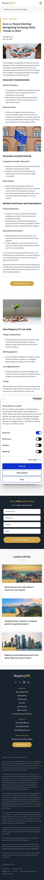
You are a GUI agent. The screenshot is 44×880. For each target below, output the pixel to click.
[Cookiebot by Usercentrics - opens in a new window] (33, 399)
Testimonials (22, 699)
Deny (22, 479)
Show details (32, 460)
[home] (8, 3)
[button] (40, 3)
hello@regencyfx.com (22, 730)
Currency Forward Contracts (22, 714)
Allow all (22, 466)
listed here (16, 798)
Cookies (15, 871)
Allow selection (22, 473)
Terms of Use (24, 789)
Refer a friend (22, 710)
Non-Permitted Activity (32, 849)
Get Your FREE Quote (22, 283)
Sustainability (22, 696)
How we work (22, 706)
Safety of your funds (7, 874)
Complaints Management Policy (28, 871)
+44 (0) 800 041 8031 (22, 726)
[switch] (39, 439)
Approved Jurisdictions (17, 849)
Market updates (22, 745)
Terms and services (17, 869)
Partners (22, 703)
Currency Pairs (6, 849)
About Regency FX (22, 692)
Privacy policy (6, 869)
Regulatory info (6, 871)
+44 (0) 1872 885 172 (22, 723)
